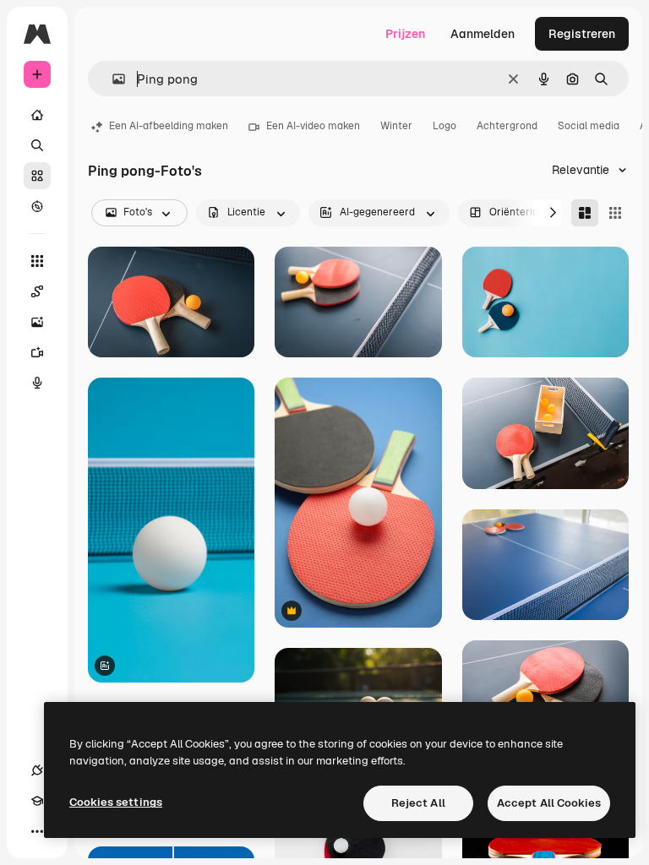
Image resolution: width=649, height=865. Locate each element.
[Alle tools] (37, 261)
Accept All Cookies (549, 803)
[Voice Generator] (37, 382)
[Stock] (37, 175)
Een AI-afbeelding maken (168, 126)
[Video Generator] (37, 352)
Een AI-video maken (313, 126)
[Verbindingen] (37, 770)
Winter (396, 126)
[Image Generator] (37, 321)
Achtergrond (507, 126)
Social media (588, 126)
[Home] (37, 114)
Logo (444, 126)
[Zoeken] (37, 145)
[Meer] (37, 831)
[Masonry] (584, 212)
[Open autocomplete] (112, 79)
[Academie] (37, 800)
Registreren (581, 33)
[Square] (615, 212)
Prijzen (405, 33)
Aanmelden (482, 33)
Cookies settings (115, 802)
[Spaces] (37, 291)
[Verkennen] (37, 206)
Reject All (418, 803)
